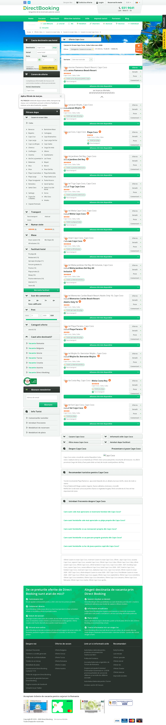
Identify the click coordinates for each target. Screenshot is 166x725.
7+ (46, 301)
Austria (36, 367)
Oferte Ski (117, 665)
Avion (29, 220)
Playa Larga (32, 177)
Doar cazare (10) (34, 240)
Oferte (135, 68)
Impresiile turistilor (120, 676)
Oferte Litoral (118, 661)
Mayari (46, 162)
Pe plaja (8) (32, 254)
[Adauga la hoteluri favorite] (66, 68)
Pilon (30, 169)
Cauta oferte (48, 67)
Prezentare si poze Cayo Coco (126, 448)
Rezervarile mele (115, 2)
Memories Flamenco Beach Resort (80, 70)
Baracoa (31, 129)
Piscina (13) (32, 268)
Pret (33, 309)
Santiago (31, 193)
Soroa (46, 193)
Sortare (67, 59)
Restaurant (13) (33, 258)
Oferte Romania (61, 661)
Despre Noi (67, 2)
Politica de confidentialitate (36, 657)
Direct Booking (41, 8)
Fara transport (32, 217)
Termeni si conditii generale (36, 654)
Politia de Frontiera (91, 658)
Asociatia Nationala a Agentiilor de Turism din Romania (96, 663)
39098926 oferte (32, 69)
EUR (127, 2)
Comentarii (135, 80)
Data (28, 56)
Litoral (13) (32, 330)
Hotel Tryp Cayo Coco (74, 186)
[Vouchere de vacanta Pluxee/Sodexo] (62, 712)
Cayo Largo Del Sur (50, 140)
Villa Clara (47, 197)
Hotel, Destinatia (33, 87)
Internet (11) (32, 282)
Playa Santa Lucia (50, 177)
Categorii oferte (39, 324)
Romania (36, 343)
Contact (31, 24)
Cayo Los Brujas (33, 144)
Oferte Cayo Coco (76, 39)
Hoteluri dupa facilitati (120, 442)
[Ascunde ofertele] (101, 97)
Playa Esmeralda (49, 173)
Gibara (46, 151)
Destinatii (54, 18)
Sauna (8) (31, 286)
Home (30, 18)
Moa (29, 166)
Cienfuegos (32, 151)
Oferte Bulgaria (60, 650)
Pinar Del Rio (48, 169)
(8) (35, 229)
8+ (38, 301)
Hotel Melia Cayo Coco (75, 213)
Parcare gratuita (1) (35, 265)
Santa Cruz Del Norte (49, 188)
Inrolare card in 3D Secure (93, 685)
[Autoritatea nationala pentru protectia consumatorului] (120, 705)
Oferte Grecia (60, 654)
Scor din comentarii (40, 295)
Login (101, 2)
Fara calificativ (34, 304)
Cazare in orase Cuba (39, 117)
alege (55, 47)
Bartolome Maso (50, 129)
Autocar (47, 217)
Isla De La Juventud (34, 158)
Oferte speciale (119, 657)
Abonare (48, 404)
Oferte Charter (118, 668)
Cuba (31, 123)
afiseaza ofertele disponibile (101, 86)
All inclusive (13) (33, 243)
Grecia (35, 353)
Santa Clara (32, 187)
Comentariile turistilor (38, 418)
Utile (87, 18)
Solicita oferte (85, 2)
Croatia (36, 363)
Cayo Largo (32, 140)
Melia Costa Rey (99, 380)
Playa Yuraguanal (34, 180)
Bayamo (31, 133)
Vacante (42, 18)
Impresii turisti (100, 18)
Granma (31, 155)
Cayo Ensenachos (50, 137)
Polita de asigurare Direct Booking (38, 674)
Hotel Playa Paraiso (73, 329)
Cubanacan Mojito (73, 107)
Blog (127, 18)
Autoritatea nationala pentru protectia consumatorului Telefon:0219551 (94, 652)
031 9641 (128, 8)
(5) (53, 229)
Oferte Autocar (118, 672)
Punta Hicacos (49, 180)
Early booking (118, 650)
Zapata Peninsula (34, 204)
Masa (33, 235)
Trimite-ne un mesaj (33, 661)
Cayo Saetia (48, 144)
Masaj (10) (31, 275)
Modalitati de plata (37, 432)
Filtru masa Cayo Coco (78, 442)
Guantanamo (48, 155)
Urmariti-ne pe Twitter (34, 688)
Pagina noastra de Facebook (36, 684)
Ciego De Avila (49, 148)
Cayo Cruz (31, 137)
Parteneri (116, 18)
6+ (54, 301)
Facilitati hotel (38, 249)
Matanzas (31, 162)
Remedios (31, 184)
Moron (46, 166)
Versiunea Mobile (60, 719)
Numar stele (37, 224)
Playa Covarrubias (34, 173)
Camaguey (47, 133)
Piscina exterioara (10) (36, 279)
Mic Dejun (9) (49, 240)
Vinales (46, 200)
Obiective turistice (72, 18)
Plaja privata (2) (33, 272)
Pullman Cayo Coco (73, 241)
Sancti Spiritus (49, 184)
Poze (135, 76)
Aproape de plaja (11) (36, 261)
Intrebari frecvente (37, 423)
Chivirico (31, 148)
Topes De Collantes (31, 197)
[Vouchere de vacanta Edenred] (92, 712)
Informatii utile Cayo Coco (121, 436)
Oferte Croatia (60, 665)
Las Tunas (47, 158)
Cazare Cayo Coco (76, 436)
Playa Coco (92, 132)
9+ (29, 301)
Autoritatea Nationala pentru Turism (97, 681)
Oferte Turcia (60, 657)
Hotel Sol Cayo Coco (73, 408)
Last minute (117, 654)
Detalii (135, 72)
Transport (36, 212)
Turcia (35, 358)
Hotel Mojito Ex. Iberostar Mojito (80, 356)
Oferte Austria (60, 668)
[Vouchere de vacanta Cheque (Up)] (35, 712)
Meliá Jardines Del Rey (74, 159)
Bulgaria (36, 348)
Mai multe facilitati (41, 290)
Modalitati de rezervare (39, 428)
